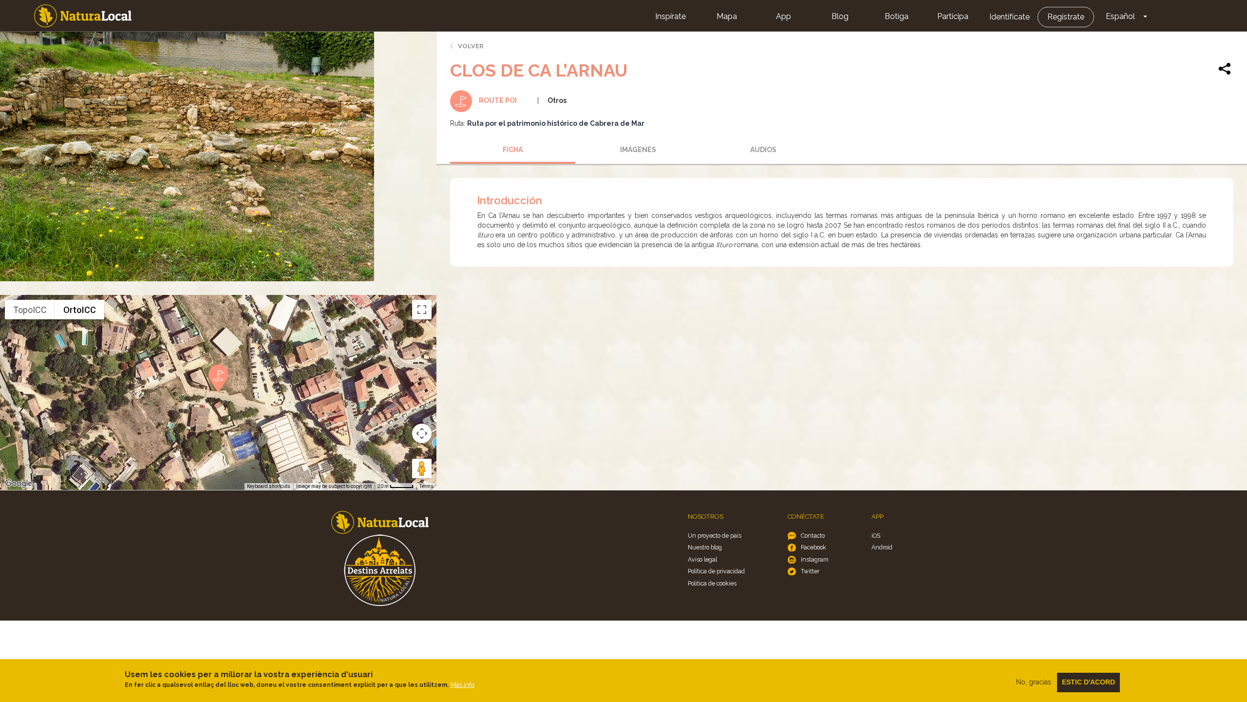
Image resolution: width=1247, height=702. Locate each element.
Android (881, 547)
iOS (875, 535)
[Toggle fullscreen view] (422, 309)
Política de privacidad (716, 571)
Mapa (727, 16)
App (783, 16)
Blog (840, 16)
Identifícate (1009, 16)
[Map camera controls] (422, 433)
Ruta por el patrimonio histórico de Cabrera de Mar (555, 123)
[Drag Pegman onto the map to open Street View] (422, 468)
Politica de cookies (712, 583)
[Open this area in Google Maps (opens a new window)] (18, 483)
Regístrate (1065, 16)
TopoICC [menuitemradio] (30, 310)
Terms (426, 486)
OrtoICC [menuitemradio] (79, 310)
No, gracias (1033, 682)
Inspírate (670, 16)
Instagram (815, 559)
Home (83, 15)
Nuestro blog (705, 547)
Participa (952, 16)
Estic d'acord (1088, 682)
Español (1120, 16)
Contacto (813, 535)
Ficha (513, 150)
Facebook (813, 547)
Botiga (896, 16)
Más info (462, 684)
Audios (763, 150)
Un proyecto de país (714, 535)
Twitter (810, 571)
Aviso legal (702, 559)
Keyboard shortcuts (268, 486)
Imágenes (638, 150)
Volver (471, 46)
